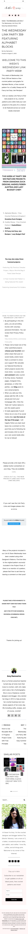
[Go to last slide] (6, 774)
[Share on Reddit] (2, 473)
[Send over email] (2, 467)
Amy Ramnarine (7, 51)
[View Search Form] (4, 1)
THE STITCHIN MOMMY (14, 928)
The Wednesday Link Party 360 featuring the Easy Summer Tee (21, 734)
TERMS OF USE (22, 928)
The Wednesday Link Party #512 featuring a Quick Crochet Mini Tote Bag (14, 779)
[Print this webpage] (2, 470)
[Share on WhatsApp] (2, 476)
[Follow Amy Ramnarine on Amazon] (19, 715)
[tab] (12, 791)
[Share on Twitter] (2, 461)
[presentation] (14, 765)
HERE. (14, 472)
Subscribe (14, 899)
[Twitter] (12, 15)
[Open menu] (23, 1)
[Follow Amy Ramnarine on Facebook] (8, 715)
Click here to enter (14, 524)
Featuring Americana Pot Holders (14, 287)
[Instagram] (15, 15)
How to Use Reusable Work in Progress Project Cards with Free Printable (7, 734)
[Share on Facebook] (2, 458)
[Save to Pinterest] (2, 464)
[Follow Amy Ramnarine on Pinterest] (15, 715)
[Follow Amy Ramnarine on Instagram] (12, 715)
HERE (14, 509)
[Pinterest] (18, 15)
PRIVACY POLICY (14, 930)
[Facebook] (9, 15)
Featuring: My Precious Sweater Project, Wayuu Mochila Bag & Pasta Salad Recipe (14, 270)
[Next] (22, 774)
